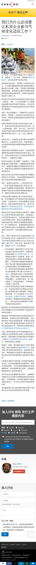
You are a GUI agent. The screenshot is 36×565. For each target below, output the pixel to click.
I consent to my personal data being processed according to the (18, 439)
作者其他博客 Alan (19, 471)
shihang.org (31, 0)
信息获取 (12, 544)
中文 (6, 38)
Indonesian (23, 433)
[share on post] (15, 563)
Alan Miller (5, 35)
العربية (15, 430)
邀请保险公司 (24, 347)
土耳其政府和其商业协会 (17, 339)
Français (21, 428)
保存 (5, 534)
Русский (24, 430)
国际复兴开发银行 (6, 555)
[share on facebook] (9, 563)
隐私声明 (14, 524)
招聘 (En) (18, 544)
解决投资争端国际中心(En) (21, 557)
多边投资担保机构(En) (7, 557)
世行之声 (22, 12)
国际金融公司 (26, 555)
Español (6, 430)
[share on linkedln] (21, 563)
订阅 (7, 446)
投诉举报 (3, 547)
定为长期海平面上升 (21, 254)
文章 (10, 243)
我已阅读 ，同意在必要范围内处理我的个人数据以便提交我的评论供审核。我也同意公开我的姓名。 (18, 527)
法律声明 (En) (4, 544)
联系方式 (24, 544)
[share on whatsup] (27, 563)
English (10, 44)
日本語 (12, 433)
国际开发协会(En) (16, 555)
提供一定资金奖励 (15, 382)
